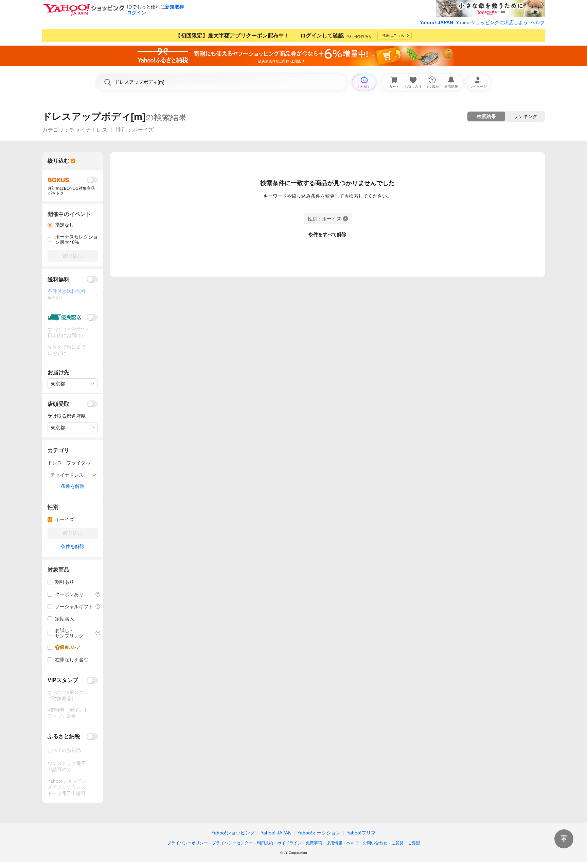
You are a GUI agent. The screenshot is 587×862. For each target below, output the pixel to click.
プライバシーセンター (232, 843)
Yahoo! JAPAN (436, 22)
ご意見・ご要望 (405, 843)
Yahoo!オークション (319, 832)
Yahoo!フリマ (361, 832)
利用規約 (265, 843)
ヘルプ (538, 22)
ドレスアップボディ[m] (93, 116)
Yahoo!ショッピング (233, 832)
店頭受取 (58, 404)
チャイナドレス (88, 130)
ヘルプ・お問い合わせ (366, 843)
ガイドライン (289, 843)
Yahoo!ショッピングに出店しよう (492, 22)
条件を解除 (73, 486)
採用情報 (334, 843)
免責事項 (314, 843)
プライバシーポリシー (187, 843)
